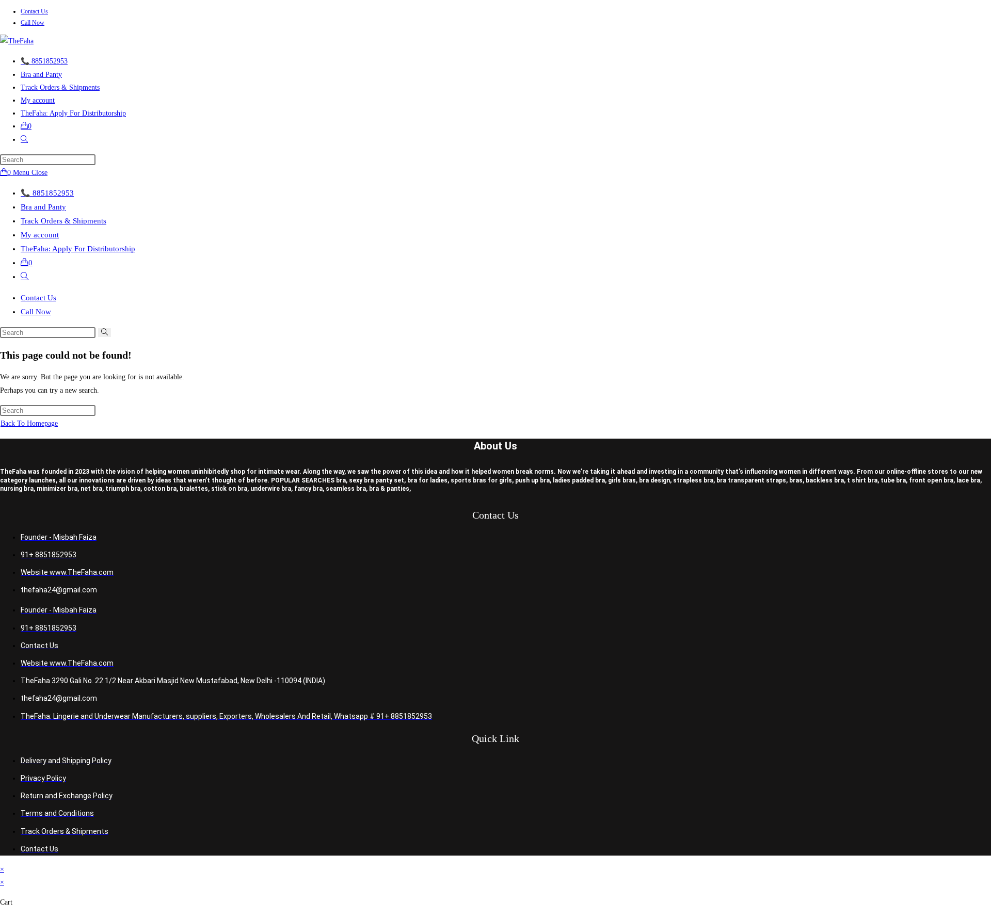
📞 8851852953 (47, 193)
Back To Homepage (29, 423)
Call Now (32, 22)
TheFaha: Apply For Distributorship (78, 249)
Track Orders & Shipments (63, 221)
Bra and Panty (43, 207)
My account (40, 235)
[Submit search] (104, 332)
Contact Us (34, 11)
